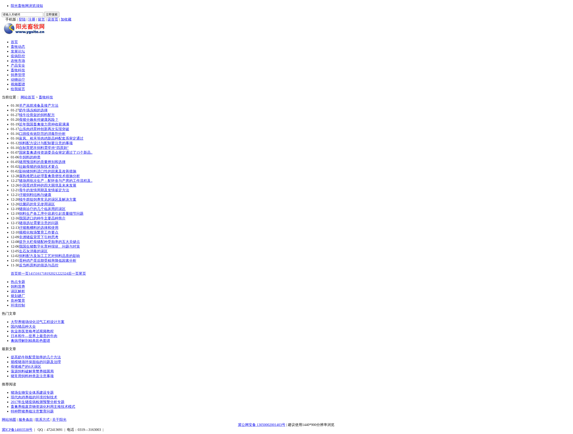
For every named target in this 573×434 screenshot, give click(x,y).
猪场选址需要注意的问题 (38, 223)
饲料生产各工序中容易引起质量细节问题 (51, 213)
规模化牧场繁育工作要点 (38, 232)
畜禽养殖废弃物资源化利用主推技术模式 (43, 406)
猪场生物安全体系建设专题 (32, 392)
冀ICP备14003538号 (17, 430)
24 (66, 273)
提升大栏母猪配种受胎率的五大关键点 (49, 242)
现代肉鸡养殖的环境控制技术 (34, 397)
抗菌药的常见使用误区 (37, 204)
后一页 (73, 273)
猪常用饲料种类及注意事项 (32, 376)
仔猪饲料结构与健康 (35, 195)
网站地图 (9, 419)
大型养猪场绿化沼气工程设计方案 (37, 322)
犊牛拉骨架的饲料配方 (37, 115)
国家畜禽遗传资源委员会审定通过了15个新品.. (55, 152)
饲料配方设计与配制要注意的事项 (46, 143)
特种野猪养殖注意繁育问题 (32, 411)
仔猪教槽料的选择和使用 (38, 228)
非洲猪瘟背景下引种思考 (38, 237)
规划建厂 (18, 296)
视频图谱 (18, 84)
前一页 (23, 273)
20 (52, 273)
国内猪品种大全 (23, 326)
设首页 (52, 19)
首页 (14, 42)
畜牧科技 (18, 70)
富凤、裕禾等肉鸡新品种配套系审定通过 (51, 138)
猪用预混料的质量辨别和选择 (42, 162)
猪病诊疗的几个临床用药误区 (42, 209)
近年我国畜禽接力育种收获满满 (44, 124)
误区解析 (18, 291)
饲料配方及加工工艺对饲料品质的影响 (49, 256)
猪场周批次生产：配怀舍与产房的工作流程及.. (55, 181)
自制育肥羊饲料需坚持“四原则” (44, 148)
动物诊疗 (18, 79)
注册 (31, 19)
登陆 (22, 19)
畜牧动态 (18, 47)
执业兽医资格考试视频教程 (32, 331)
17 (41, 273)
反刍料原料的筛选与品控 (38, 265)
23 (62, 273)
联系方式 (42, 419)
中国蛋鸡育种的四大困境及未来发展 (47, 185)
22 (59, 273)
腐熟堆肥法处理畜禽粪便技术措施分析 (49, 176)
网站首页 (28, 97)
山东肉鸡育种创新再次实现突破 (44, 129)
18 (45, 273)
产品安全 (18, 65)
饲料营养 (18, 286)
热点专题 (18, 282)
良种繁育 (18, 300)
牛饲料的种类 (30, 157)
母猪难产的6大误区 (26, 366)
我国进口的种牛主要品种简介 (42, 218)
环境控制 (18, 305)
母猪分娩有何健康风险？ (38, 119)
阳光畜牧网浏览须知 (27, 6)
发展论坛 (18, 51)
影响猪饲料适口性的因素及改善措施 (47, 171)
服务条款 (26, 419)
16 (37, 273)
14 (30, 273)
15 (34, 273)
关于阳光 (59, 419)
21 (55, 273)
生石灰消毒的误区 (33, 251)
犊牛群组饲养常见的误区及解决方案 (47, 199)
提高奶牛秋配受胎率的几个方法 (36, 357)
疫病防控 (18, 56)
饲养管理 (18, 75)
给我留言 (18, 89)
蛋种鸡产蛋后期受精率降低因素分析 (47, 260)
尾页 (82, 273)
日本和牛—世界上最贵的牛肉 (34, 336)
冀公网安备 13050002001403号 (261, 425)
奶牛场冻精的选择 (33, 110)
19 (48, 273)
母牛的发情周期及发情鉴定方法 (44, 190)
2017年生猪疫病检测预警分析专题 (37, 402)
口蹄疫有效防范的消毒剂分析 (42, 134)
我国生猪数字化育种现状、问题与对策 (49, 246)
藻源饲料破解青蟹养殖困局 (32, 371)
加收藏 (66, 19)
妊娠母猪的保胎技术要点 (38, 166)
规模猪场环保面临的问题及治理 (36, 362)
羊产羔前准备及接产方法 (38, 105)
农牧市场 (18, 61)
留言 (41, 19)
